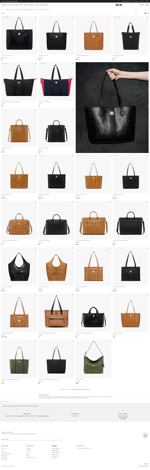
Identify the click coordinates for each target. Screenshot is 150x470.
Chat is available (123, 418)
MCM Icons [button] (31, 4)
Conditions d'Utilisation (55, 450)
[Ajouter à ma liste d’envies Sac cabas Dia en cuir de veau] (36, 17)
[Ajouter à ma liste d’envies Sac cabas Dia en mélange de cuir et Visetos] (110, 17)
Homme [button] (16, 4)
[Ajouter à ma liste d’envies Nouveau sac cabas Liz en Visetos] (36, 156)
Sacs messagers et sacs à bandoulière (27, 9)
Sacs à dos (13, 9)
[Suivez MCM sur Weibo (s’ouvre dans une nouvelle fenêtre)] (87, 448)
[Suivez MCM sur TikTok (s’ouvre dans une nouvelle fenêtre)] (89, 448)
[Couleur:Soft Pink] (3, 198)
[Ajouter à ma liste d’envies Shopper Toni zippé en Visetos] (147, 294)
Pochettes (47, 9)
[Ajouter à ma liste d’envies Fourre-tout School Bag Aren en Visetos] (110, 248)
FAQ (2, 450)
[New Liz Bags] (112, 107)
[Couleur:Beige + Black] (80, 198)
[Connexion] (143, 5)
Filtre (136, 13)
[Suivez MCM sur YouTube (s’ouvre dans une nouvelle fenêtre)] (84, 448)
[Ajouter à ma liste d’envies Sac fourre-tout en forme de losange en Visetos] (110, 202)
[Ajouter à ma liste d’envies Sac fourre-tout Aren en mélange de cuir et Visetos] (36, 202)
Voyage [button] (21, 4)
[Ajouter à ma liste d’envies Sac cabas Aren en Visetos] (36, 248)
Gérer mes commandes (126, 1)
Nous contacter (135, 1)
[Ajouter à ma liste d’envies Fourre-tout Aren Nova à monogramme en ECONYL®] (36, 63)
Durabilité (28, 455)
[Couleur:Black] (2, 59)
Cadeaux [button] (37, 4)
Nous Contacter (3, 448)
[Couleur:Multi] (39, 105)
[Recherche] (141, 5)
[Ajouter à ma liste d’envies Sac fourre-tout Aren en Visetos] (36, 109)
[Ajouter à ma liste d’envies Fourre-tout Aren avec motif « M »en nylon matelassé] (110, 294)
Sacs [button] (9, 4)
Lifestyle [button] (26, 4)
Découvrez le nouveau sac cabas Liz (12, 1)
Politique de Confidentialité (55, 452)
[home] (119, 5)
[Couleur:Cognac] (40, 59)
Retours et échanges (4, 457)
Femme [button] (12, 4)
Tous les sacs (8, 9)
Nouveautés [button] (4, 4)
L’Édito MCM (29, 450)
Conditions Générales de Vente (56, 448)
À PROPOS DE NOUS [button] (44, 4)
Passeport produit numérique (31, 457)
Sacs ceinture (18, 9)
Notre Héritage (29, 448)
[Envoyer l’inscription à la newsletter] (62, 439)
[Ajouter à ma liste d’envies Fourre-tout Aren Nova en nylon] (147, 17)
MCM (2, 401)
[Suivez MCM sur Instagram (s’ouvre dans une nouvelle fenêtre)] (79, 448)
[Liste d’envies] (145, 5)
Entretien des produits (4, 459)
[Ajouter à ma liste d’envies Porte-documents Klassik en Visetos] (73, 202)
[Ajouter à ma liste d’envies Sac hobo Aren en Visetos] (110, 341)
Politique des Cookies (55, 454)
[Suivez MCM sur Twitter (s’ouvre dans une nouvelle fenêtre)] (82, 448)
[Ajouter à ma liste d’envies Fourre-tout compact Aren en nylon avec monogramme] (73, 294)
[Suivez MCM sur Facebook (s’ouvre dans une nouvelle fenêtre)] (77, 448)
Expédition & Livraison (4, 455)
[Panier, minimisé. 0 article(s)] (148, 5)
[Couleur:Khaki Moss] (2, 383)
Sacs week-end (42, 9)
